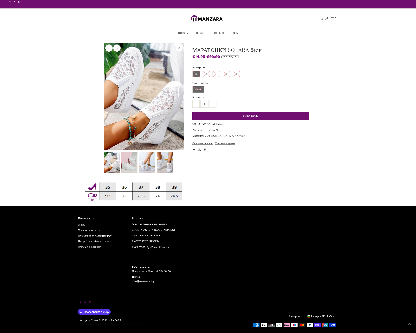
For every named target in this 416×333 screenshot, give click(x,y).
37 (216, 74)
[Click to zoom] (179, 48)
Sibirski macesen (89, 324)
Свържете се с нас (202, 143)
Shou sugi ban (133, 324)
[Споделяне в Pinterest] (205, 150)
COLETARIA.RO (164, 229)
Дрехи (199, 33)
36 (206, 74)
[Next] (117, 48)
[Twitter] (19, 4)
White (198, 89)
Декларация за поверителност (94, 235)
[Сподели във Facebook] (194, 150)
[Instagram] (14, 4)
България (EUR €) (321, 316)
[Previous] (109, 48)
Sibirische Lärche (112, 324)
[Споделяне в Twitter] (199, 150)
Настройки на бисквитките (93, 241)
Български (294, 316)
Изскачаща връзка (225, 143)
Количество (198, 97)
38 (226, 74)
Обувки (219, 33)
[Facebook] (9, 4)
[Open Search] (321, 18)
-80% (234, 33)
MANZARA (114, 320)
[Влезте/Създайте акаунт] (326, 18)
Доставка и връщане (89, 246)
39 (236, 74)
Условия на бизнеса (89, 230)
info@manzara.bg (143, 281)
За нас (81, 224)
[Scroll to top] (409, 326)
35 (196, 74)
